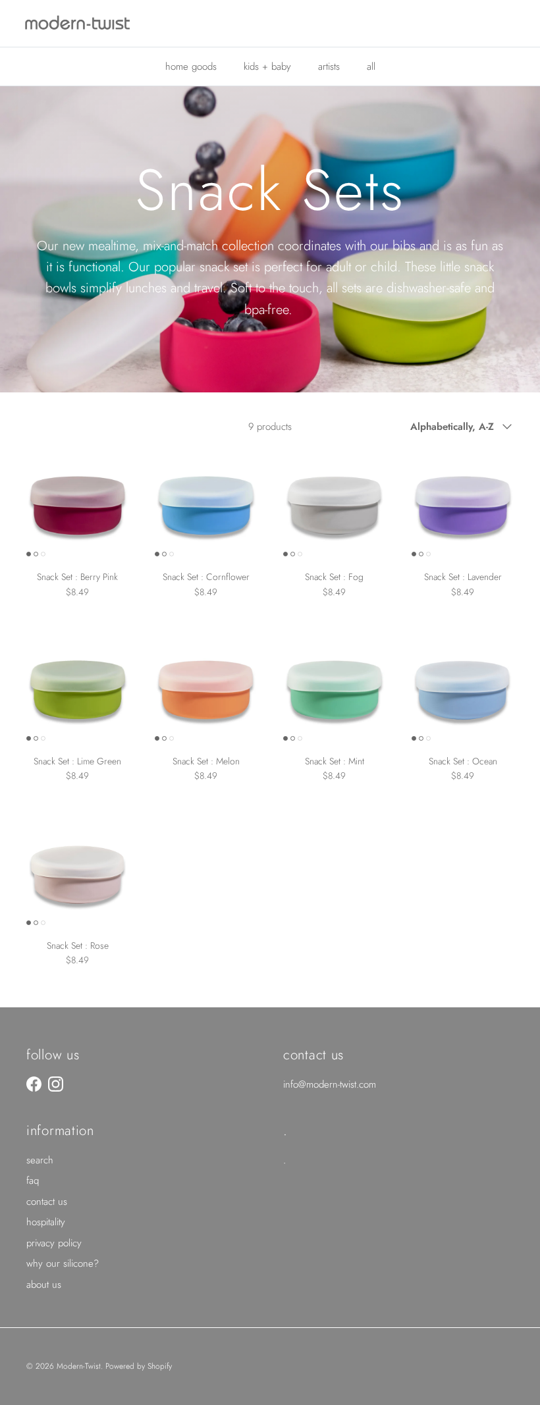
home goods (191, 66)
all (371, 66)
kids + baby (267, 66)
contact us (46, 1201)
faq (32, 1180)
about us (43, 1284)
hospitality (45, 1222)
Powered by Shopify (138, 1366)
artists (329, 66)
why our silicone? (62, 1263)
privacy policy (54, 1243)
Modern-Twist (79, 1366)
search (39, 1160)
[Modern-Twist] (77, 23)
